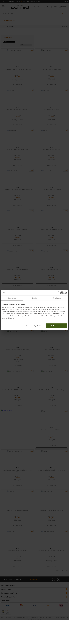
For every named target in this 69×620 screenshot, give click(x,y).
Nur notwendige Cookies (34, 326)
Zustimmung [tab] (12, 298)
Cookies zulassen (56, 326)
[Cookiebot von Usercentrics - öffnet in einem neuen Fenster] (59, 292)
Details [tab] (34, 298)
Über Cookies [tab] (57, 298)
